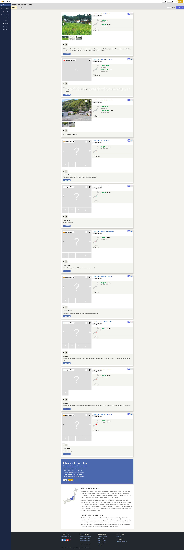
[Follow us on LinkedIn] (65, 540)
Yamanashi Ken (109, 59)
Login (175, 1)
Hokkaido (100, 536)
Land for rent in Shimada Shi (100, 276)
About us (5, 29)
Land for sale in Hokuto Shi (99, 59)
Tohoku (105, 536)
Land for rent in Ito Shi (98, 140)
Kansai (99, 540)
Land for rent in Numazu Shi (100, 321)
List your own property (85, 544)
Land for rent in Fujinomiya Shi (100, 186)
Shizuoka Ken (107, 140)
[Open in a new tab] (101, 16)
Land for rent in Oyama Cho (99, 414)
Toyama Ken (107, 13)
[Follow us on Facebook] (62, 540)
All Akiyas (119, 536)
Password (7, 23)
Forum (6, 11)
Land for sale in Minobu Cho (100, 100)
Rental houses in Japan (85, 538)
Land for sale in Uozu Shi (99, 13)
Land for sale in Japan (85, 540)
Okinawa (100, 545)
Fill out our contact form (122, 541)
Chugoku (104, 540)
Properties (5, 5)
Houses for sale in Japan (85, 536)
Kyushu (104, 542)
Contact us (5, 26)
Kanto (99, 538)
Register (180, 1)
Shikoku (100, 542)
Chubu (103, 538)
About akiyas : (66, 536)
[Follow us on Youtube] (67, 540)
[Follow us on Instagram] (70, 540)
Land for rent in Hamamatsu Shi (100, 231)
